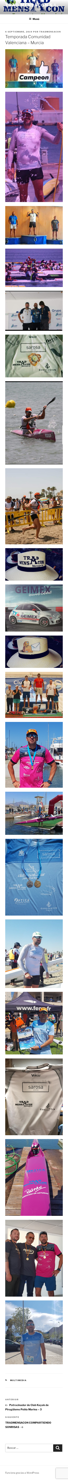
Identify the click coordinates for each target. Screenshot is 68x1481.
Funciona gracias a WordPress (22, 1472)
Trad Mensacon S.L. (32, 5)
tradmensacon (50, 32)
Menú (36, 18)
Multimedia (18, 1380)
